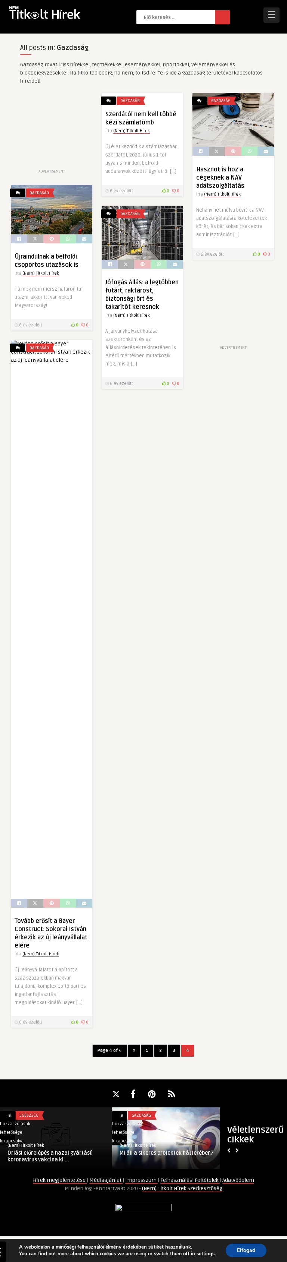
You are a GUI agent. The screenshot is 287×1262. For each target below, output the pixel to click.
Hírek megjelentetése (60, 1180)
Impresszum (141, 1180)
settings (206, 1253)
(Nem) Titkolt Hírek (131, 131)
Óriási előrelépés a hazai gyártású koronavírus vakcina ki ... (50, 1156)
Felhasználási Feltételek (190, 1180)
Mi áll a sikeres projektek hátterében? (166, 1153)
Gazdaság (130, 100)
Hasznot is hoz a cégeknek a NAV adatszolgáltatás (220, 178)
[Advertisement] (51, 130)
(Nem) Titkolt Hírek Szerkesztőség (182, 1188)
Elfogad (246, 1250)
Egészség (28, 1115)
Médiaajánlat (106, 1180)
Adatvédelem (238, 1180)
